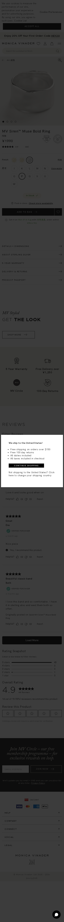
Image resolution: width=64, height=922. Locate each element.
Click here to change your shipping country (31, 474)
